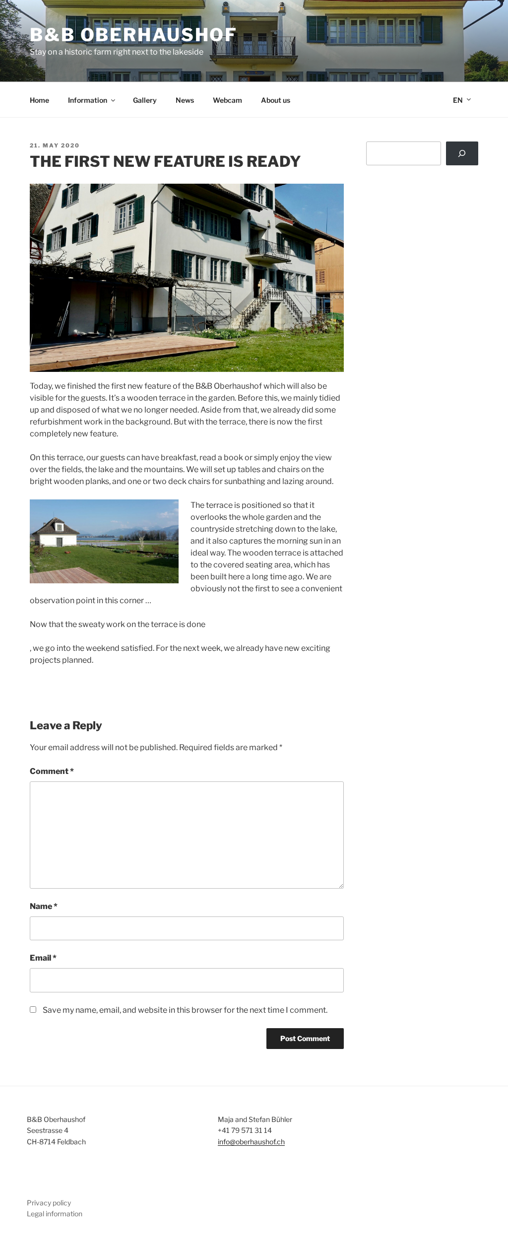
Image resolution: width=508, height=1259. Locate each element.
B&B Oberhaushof (134, 35)
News (185, 100)
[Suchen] (462, 153)
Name (44, 906)
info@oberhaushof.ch (251, 1141)
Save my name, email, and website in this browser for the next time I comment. (185, 1010)
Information (87, 100)
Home (39, 100)
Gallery (145, 100)
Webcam (227, 100)
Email (43, 958)
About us (275, 100)
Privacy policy (49, 1202)
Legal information (54, 1213)
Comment (52, 771)
